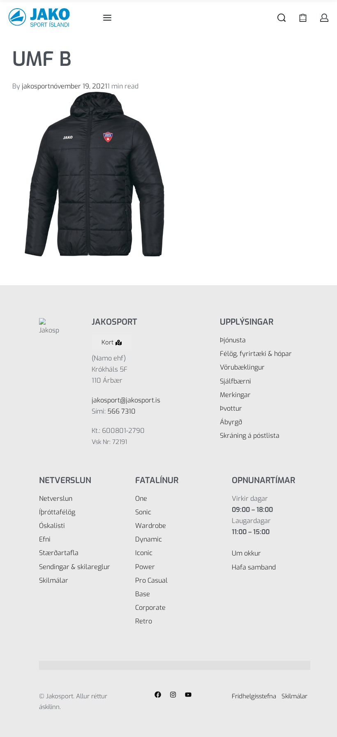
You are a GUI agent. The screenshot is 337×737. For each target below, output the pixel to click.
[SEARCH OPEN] (281, 17)
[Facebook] (158, 694)
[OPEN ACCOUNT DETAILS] (324, 17)
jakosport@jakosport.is (126, 400)
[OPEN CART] (302, 17)
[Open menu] (107, 17)
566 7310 (121, 411)
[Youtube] (188, 694)
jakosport (36, 86)
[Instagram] (173, 694)
